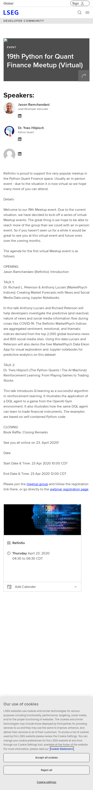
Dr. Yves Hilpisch (31, 127)
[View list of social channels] (84, 75)
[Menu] (87, 12)
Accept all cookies (46, 757)
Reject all (46, 770)
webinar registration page (69, 489)
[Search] (79, 12)
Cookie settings (46, 782)
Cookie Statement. (61, 749)
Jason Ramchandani (34, 104)
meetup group (37, 484)
